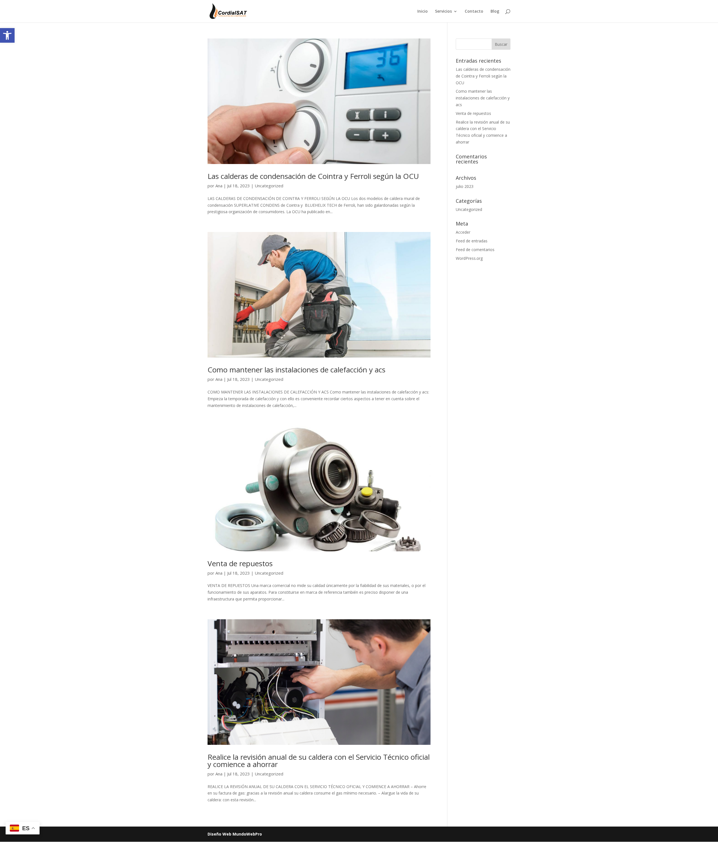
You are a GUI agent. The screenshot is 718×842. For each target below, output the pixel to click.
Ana (218, 185)
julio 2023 (464, 186)
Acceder (463, 232)
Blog (495, 11)
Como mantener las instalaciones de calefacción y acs (296, 370)
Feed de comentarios (475, 249)
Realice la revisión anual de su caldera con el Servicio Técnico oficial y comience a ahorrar (319, 760)
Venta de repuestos (240, 563)
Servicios (443, 11)
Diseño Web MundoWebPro (235, 834)
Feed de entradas (471, 241)
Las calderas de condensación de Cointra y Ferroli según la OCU (313, 176)
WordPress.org (469, 258)
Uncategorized (269, 185)
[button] (7, 35)
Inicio (422, 11)
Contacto (474, 11)
